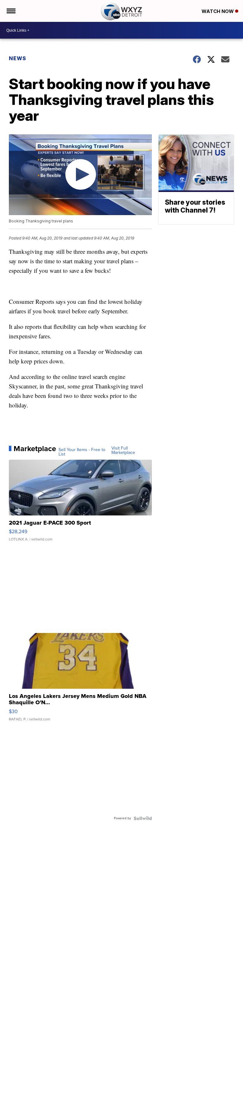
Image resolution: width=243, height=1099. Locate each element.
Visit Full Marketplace (123, 450)
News (17, 58)
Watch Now (218, 11)
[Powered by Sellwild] (143, 818)
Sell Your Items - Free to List (82, 452)
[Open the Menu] (10, 11)
